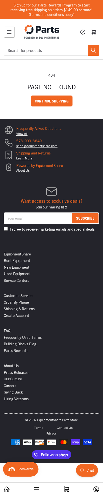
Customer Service (18, 295)
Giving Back (13, 392)
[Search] (93, 50)
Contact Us (64, 427)
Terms (38, 427)
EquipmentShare (17, 253)
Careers (10, 385)
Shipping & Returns (19, 308)
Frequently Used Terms (23, 337)
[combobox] (51, 50)
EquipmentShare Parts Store (57, 420)
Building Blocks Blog (20, 343)
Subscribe (85, 218)
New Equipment (17, 267)
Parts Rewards (16, 350)
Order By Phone (16, 302)
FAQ (7, 330)
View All (22, 133)
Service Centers (16, 280)
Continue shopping (51, 101)
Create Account (16, 315)
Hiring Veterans (16, 398)
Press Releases (16, 372)
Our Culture (13, 378)
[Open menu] (9, 32)
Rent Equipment (17, 260)
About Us (23, 170)
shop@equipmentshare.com (37, 146)
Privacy (51, 433)
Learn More (24, 158)
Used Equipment (17, 273)
